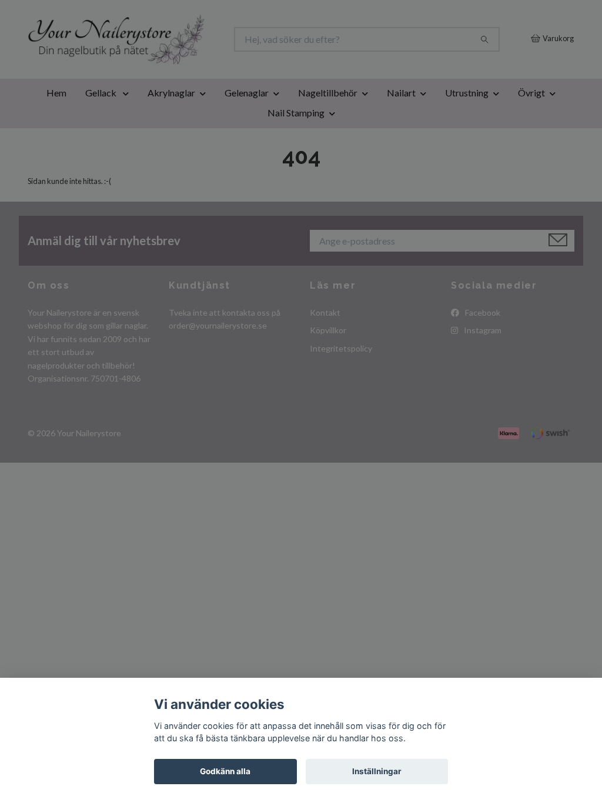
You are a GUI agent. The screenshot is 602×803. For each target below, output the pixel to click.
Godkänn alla (225, 771)
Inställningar (377, 771)
